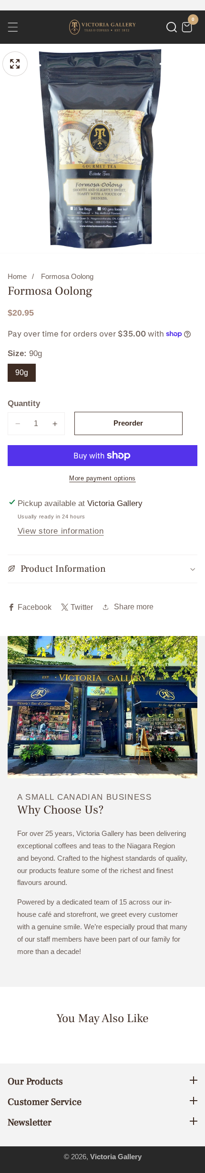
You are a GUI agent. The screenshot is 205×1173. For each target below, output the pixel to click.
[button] (171, 27)
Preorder (128, 423)
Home (17, 276)
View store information (61, 531)
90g (21, 372)
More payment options (102, 478)
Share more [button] (134, 607)
